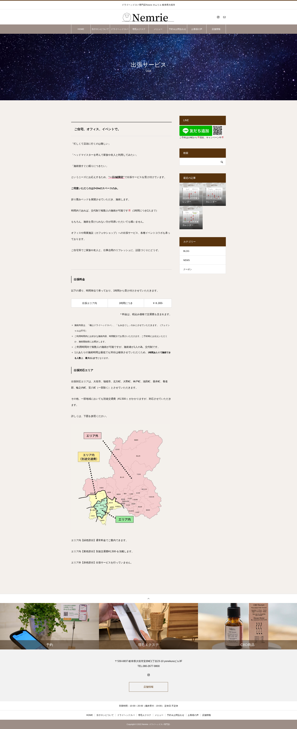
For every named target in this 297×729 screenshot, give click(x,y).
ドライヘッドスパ (119, 29)
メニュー (158, 29)
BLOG (186, 251)
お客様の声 (196, 29)
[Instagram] (218, 17)
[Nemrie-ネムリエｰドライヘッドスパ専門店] (148, 17)
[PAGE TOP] (148, 598)
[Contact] (224, 17)
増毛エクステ (138, 29)
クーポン (187, 269)
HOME (81, 29)
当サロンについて (100, 29)
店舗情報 (216, 29)
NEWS (186, 260)
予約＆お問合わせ (177, 29)
